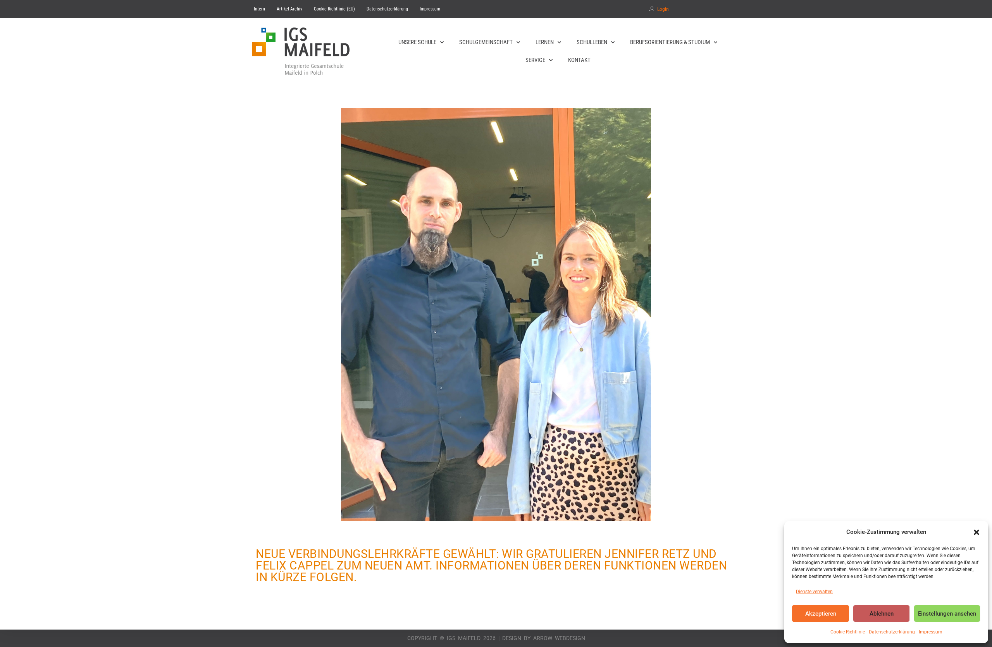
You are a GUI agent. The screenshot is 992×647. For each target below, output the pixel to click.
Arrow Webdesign (559, 638)
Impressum (930, 632)
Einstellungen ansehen (947, 613)
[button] (976, 532)
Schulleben (592, 42)
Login (663, 9)
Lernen (545, 42)
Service (535, 60)
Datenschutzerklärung (892, 632)
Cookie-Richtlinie (847, 632)
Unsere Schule (417, 42)
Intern (259, 9)
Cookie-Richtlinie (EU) (334, 9)
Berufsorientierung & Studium (670, 42)
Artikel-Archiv (289, 9)
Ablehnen (882, 613)
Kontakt (579, 60)
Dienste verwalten (814, 591)
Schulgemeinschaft (486, 42)
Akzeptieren (820, 613)
